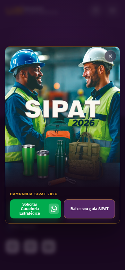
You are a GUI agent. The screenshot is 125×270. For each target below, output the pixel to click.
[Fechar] (110, 56)
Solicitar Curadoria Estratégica (29, 208)
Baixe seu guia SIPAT (89, 209)
